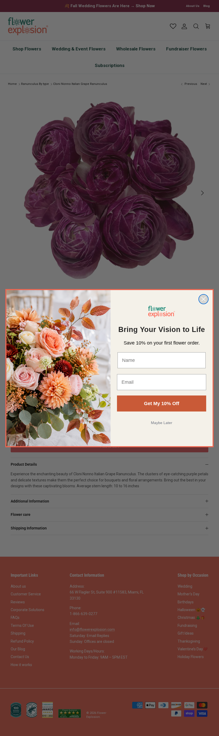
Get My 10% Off (161, 403)
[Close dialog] (203, 299)
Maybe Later (161, 423)
